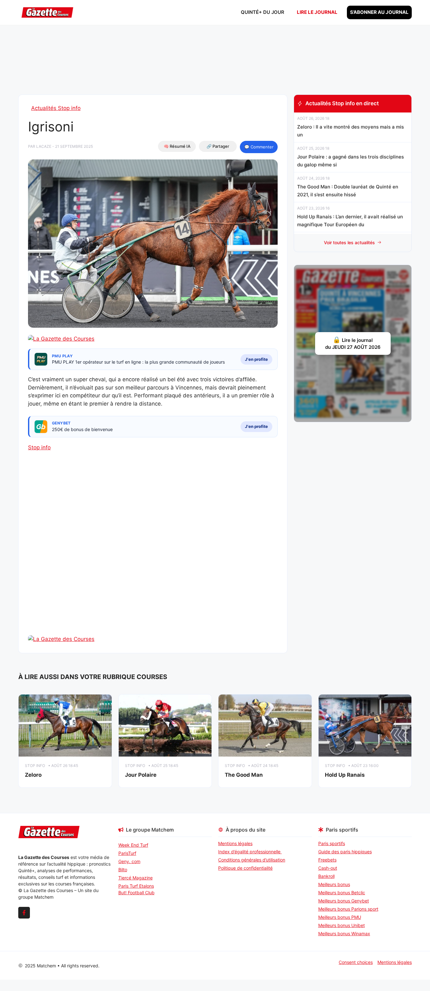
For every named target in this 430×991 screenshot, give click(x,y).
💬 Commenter (259, 146)
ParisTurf (127, 853)
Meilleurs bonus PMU (339, 917)
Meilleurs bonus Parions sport (348, 909)
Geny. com (129, 861)
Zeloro (33, 775)
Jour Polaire (140, 775)
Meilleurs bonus (334, 884)
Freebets (327, 859)
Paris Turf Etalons (136, 886)
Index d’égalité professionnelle (250, 851)
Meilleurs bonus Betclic (341, 892)
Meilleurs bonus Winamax (344, 933)
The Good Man (244, 775)
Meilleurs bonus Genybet (343, 900)
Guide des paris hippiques (345, 851)
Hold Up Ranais (345, 775)
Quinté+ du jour (262, 12)
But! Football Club (136, 892)
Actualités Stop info (56, 108)
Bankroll (326, 876)
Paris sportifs (331, 843)
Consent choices (356, 962)
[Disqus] (153, 554)
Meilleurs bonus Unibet (341, 925)
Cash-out (327, 868)
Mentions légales (235, 843)
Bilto (122, 869)
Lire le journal (317, 12)
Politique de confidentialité (245, 868)
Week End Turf (133, 845)
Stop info (39, 447)
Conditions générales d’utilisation (251, 859)
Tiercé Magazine (135, 877)
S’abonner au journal (379, 12)
